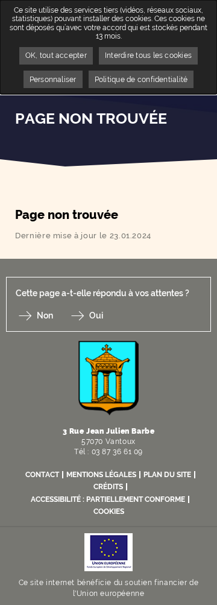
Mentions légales (101, 474)
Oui (96, 315)
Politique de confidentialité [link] (141, 79)
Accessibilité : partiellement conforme (108, 499)
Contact (42, 474)
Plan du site (167, 474)
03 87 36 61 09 (117, 452)
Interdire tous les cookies (148, 55)
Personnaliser (53, 79)
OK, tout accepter (56, 55)
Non (45, 315)
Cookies (108, 511)
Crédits (108, 487)
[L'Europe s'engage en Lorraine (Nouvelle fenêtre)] (108, 551)
